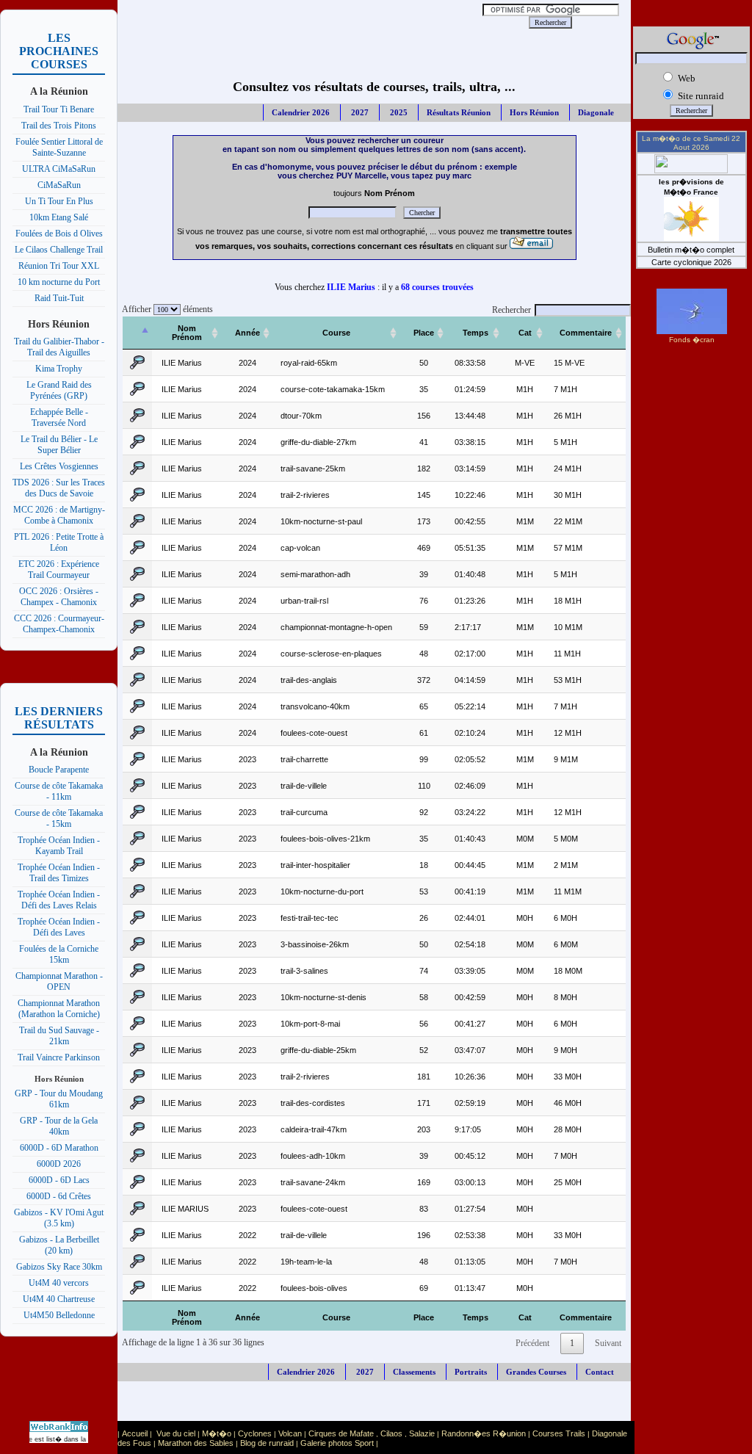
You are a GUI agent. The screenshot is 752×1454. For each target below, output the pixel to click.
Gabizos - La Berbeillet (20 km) (59, 1245)
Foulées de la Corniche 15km (58, 954)
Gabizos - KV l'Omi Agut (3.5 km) (59, 1218)
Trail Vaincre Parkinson (59, 1057)
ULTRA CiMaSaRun (58, 169)
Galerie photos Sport (337, 1443)
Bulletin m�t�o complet (691, 249)
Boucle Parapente (59, 769)
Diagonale (596, 112)
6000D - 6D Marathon (59, 1148)
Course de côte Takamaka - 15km (59, 818)
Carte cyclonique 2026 (691, 262)
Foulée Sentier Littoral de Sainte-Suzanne (59, 147)
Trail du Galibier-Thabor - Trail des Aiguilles (59, 347)
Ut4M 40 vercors (59, 1283)
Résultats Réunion (459, 112)
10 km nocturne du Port (59, 282)
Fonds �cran (692, 340)
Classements (414, 1371)
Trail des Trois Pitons (58, 125)
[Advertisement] (304, 22)
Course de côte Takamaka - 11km (59, 791)
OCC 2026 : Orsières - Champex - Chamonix (58, 596)
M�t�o (216, 1433)
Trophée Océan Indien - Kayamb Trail (59, 845)
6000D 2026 (59, 1164)
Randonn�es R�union (483, 1433)
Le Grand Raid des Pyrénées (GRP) (59, 390)
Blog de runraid (267, 1443)
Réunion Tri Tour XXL (58, 266)
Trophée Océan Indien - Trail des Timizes (59, 872)
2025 (398, 112)
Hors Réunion (534, 112)
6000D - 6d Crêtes (58, 1196)
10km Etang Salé (58, 217)
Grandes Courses (536, 1371)
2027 (359, 112)
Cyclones (255, 1433)
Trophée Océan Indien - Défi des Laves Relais (59, 900)
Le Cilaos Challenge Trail (59, 250)
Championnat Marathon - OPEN (59, 981)
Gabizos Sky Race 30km (59, 1267)
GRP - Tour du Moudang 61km (59, 1099)
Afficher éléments (165, 309)
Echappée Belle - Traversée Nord (59, 417)
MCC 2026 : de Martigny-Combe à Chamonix (59, 515)
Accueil (135, 1433)
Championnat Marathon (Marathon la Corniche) (59, 1008)
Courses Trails (558, 1433)
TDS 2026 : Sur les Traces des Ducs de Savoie (58, 488)
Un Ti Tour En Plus (59, 201)
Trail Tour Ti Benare (59, 109)
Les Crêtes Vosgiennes (59, 466)
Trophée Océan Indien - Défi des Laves (59, 927)
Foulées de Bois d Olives (59, 233)
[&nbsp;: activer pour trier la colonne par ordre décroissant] (137, 333)
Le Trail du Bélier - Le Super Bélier (59, 444)
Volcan (290, 1433)
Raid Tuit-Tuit (59, 298)
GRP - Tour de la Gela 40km (59, 1126)
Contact (599, 1371)
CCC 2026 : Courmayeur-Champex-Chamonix (59, 623)
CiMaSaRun (59, 185)
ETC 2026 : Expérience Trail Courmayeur (58, 569)
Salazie (422, 1433)
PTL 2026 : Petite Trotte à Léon (59, 542)
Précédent (532, 1343)
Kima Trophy (58, 369)
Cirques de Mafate (341, 1433)
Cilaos (391, 1433)
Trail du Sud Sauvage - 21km (59, 1035)
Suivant (608, 1343)
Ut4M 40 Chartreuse (59, 1299)
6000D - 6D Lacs (59, 1180)
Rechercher (511, 310)
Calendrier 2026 (301, 112)
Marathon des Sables (196, 1443)
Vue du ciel (176, 1433)
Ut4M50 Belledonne (59, 1315)
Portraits (471, 1371)
